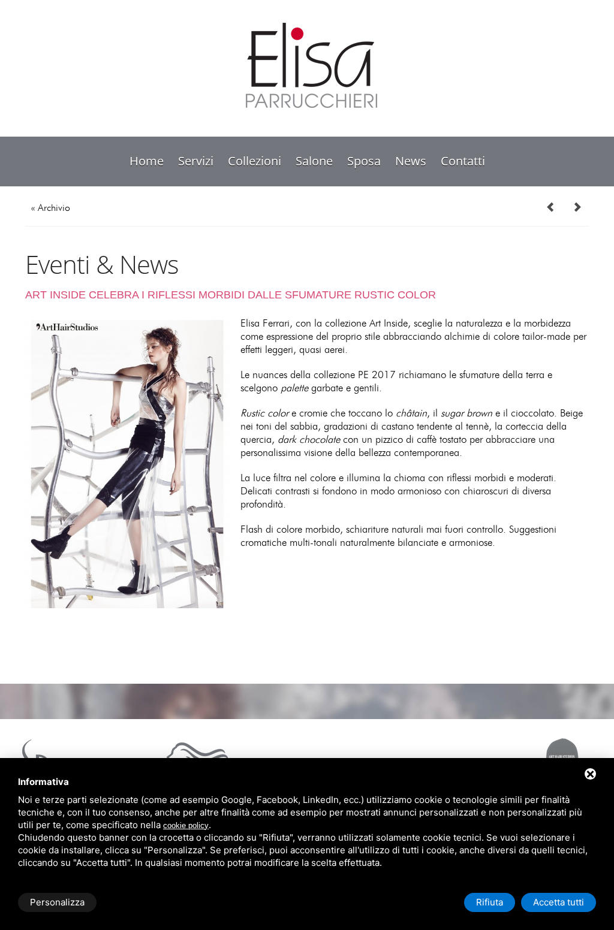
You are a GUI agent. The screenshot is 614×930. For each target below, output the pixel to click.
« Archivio (50, 208)
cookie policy (186, 825)
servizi (195, 161)
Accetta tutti (558, 902)
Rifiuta (489, 902)
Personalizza (57, 902)
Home (147, 161)
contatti (463, 161)
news (410, 161)
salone (314, 161)
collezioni (254, 161)
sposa (364, 161)
